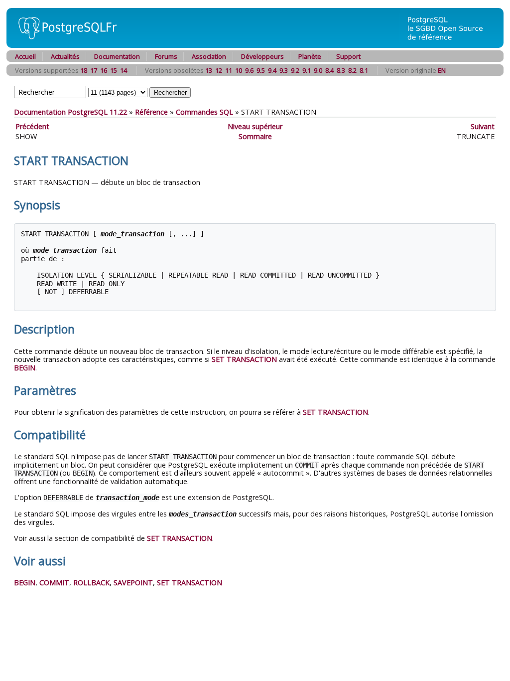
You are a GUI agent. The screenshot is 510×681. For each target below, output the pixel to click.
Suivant (483, 126)
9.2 (295, 70)
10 (238, 70)
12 (218, 70)
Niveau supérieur (255, 126)
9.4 (272, 70)
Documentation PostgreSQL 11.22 (70, 112)
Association (209, 56)
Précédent (32, 126)
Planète (309, 56)
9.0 (318, 70)
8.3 (341, 70)
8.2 (352, 70)
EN (442, 70)
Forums (166, 56)
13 (208, 70)
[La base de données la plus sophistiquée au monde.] (451, 45)
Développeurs (262, 56)
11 (228, 70)
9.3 (283, 70)
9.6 (249, 70)
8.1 (364, 70)
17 (93, 70)
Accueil (25, 56)
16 (103, 70)
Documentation (117, 56)
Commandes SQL (204, 112)
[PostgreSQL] (63, 45)
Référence (151, 112)
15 (113, 70)
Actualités (65, 56)
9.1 (306, 70)
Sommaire (255, 136)
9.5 (260, 70)
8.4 (329, 70)
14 (123, 70)
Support (348, 56)
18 (83, 70)
